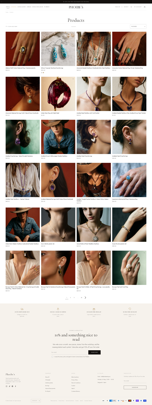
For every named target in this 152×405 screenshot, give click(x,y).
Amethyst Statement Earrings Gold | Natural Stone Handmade (57, 199)
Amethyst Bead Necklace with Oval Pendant (88, 113)
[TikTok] (9, 386)
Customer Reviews (76, 391)
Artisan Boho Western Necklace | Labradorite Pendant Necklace (22, 244)
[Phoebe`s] (76, 6)
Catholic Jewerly (22, 7)
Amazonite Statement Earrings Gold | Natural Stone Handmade (22, 113)
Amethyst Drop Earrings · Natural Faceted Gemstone (19, 156)
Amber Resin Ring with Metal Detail (50, 113)
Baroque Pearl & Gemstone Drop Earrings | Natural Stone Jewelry (58, 287)
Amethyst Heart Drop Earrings (84, 156)
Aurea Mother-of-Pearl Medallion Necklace (88, 244)
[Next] (150, 2)
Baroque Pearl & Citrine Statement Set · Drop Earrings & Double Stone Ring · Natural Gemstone (22, 287)
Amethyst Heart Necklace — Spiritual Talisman (17, 199)
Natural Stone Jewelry (37, 7)
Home (7, 12)
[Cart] (144, 7)
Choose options (58, 64)
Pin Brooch (47, 7)
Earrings (29, 7)
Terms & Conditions (76, 383)
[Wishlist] (131, 7)
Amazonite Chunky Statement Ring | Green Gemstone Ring (127, 68)
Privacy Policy (75, 380)
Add (23, 64)
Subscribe (94, 352)
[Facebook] (15, 386)
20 (81, 297)
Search (73, 388)
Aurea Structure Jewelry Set (119, 244)
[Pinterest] (12, 386)
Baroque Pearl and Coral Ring (120, 287)
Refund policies (75, 377)
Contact (73, 385)
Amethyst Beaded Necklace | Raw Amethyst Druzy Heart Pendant (129, 113)
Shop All (8, 7)
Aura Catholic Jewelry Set (47, 244)
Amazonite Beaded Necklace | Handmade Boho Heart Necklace (93, 68)
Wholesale (13, 7)
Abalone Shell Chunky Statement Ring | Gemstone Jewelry (20, 68)
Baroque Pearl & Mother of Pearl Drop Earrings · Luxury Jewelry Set (93, 287)
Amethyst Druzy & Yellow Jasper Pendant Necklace (54, 156)
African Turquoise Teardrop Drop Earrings (52, 68)
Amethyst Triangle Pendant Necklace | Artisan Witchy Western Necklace (92, 200)
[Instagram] (6, 386)
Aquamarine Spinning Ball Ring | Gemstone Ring (124, 199)
